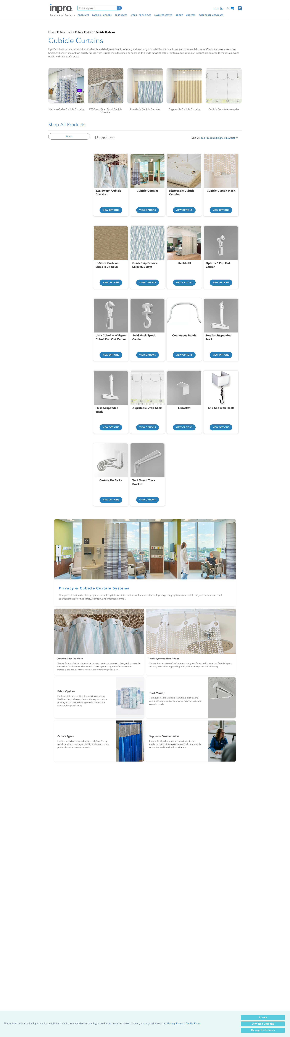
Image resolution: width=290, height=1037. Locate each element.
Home (51, 31)
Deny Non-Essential (262, 1024)
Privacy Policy (175, 1023)
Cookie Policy (193, 1023)
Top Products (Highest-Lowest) (218, 138)
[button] (218, 8)
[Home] (61, 9)
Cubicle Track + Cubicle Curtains (75, 31)
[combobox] (96, 8)
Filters (69, 136)
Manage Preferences (263, 1030)
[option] (110, 181)
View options (111, 210)
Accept (263, 1017)
